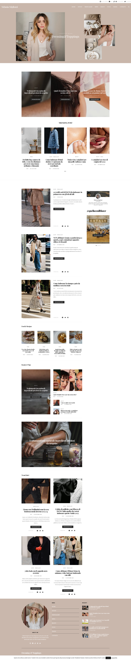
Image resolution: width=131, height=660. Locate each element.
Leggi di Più (114, 657)
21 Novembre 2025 (38, 95)
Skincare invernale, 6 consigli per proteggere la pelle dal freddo (69, 411)
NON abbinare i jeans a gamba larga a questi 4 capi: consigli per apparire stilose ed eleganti (67, 240)
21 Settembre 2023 (70, 577)
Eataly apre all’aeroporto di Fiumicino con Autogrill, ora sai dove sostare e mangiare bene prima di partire (98, 227)
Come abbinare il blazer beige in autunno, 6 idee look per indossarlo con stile (68, 573)
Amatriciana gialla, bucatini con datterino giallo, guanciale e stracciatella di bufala (60, 351)
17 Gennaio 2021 (77, 354)
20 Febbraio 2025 (60, 244)
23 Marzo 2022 (56, 168)
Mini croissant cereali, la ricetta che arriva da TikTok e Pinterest (76, 351)
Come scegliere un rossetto (68, 403)
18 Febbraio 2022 (101, 164)
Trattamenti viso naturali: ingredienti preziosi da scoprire (36, 92)
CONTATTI (123, 7)
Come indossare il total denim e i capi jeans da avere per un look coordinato (54, 162)
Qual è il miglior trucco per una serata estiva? (65, 92)
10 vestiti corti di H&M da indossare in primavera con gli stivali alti (67, 193)
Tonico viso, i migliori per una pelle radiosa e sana (76, 160)
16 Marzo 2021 (62, 356)
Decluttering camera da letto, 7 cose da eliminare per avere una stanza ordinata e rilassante (31, 162)
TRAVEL (115, 7)
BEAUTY (103, 7)
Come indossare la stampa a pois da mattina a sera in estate (66, 284)
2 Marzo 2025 (60, 197)
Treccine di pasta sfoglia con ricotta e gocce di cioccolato (28, 351)
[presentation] (21, 444)
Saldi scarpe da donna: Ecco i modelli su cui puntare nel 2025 (94, 92)
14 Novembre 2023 (70, 516)
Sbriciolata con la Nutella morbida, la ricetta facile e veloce (43, 351)
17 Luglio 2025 (67, 95)
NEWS (96, 7)
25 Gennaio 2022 (78, 164)
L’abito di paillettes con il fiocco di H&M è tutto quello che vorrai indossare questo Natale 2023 (67, 511)
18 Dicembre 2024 (68, 413)
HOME (73, 7)
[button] (65, 171)
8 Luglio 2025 (97, 95)
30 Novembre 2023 (38, 514)
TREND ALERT (88, 7)
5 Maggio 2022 (30, 354)
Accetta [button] (108, 657)
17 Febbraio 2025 (67, 404)
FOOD (109, 7)
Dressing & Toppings (31, 653)
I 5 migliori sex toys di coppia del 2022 (99, 160)
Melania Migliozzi (10, 6)
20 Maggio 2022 (100, 231)
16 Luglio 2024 (60, 288)
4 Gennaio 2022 (45, 354)
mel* (31, 95)
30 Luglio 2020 (33, 168)
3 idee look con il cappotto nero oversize (36, 572)
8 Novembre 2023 (38, 575)
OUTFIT (80, 7)
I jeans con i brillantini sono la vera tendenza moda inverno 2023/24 (36, 510)
